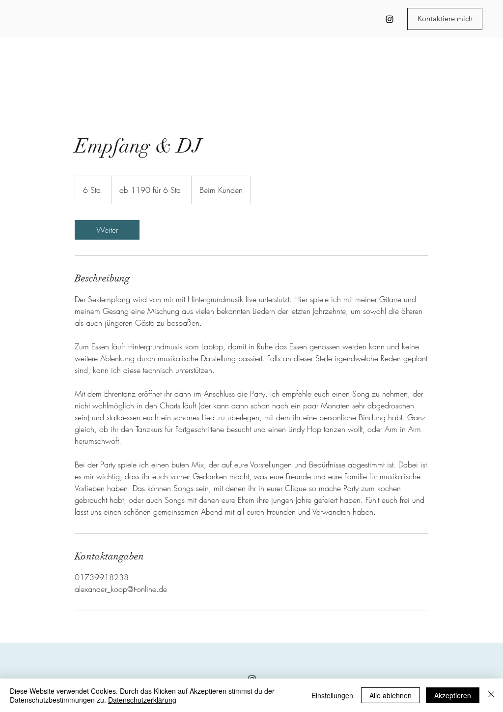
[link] (107, 230)
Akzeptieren (452, 695)
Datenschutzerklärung (142, 700)
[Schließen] (491, 695)
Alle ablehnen (390, 695)
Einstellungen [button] (332, 695)
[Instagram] (389, 19)
